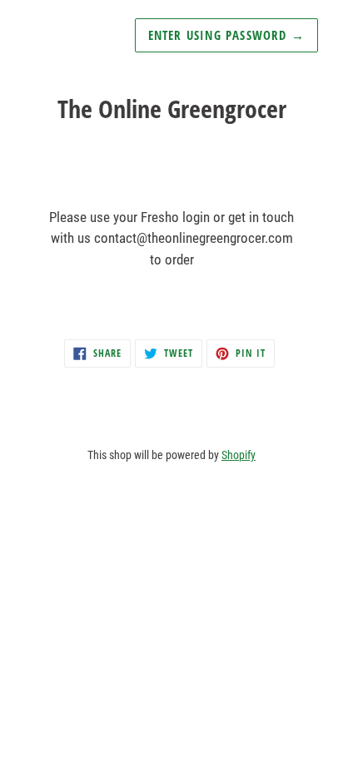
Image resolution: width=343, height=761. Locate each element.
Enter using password (226, 35)
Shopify (238, 455)
